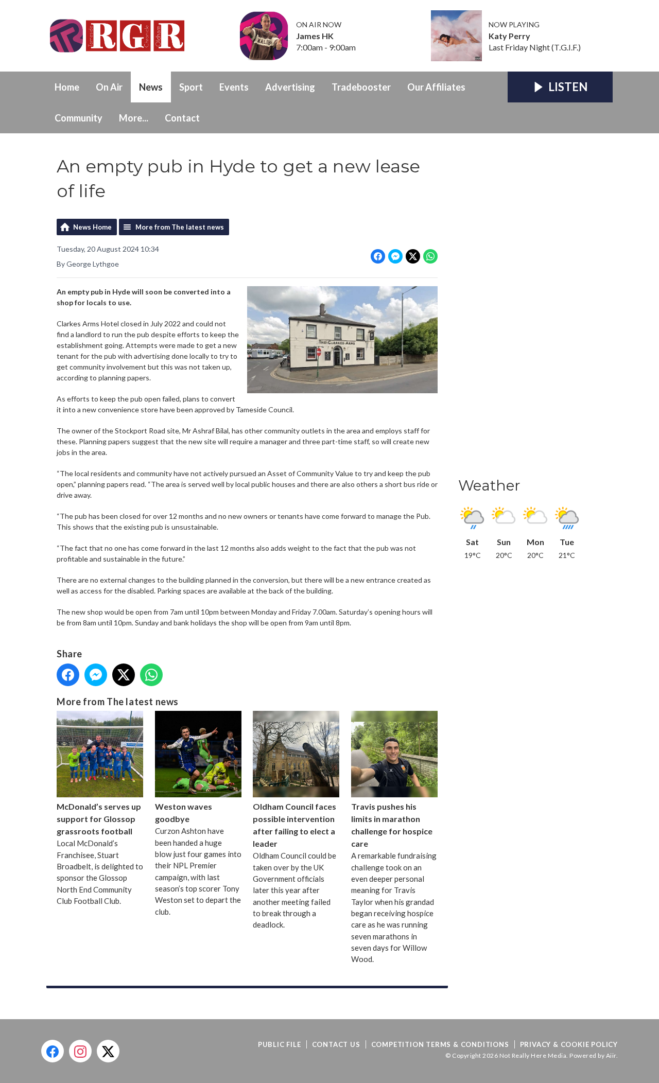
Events (234, 87)
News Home (92, 227)
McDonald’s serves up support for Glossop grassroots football (99, 818)
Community (78, 118)
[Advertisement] (535, 308)
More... (133, 118)
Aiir (611, 1055)
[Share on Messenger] (395, 256)
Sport (191, 87)
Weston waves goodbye (183, 812)
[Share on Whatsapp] (430, 256)
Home (67, 87)
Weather (489, 485)
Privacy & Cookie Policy (569, 1044)
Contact (182, 118)
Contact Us (336, 1044)
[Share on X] (413, 256)
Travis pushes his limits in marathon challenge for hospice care (391, 824)
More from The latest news (179, 227)
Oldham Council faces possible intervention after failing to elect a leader (294, 824)
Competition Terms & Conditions (440, 1044)
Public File (279, 1044)
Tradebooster (361, 87)
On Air (109, 87)
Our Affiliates (436, 87)
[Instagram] (80, 1051)
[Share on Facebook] (378, 256)
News (151, 87)
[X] (108, 1051)
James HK (315, 36)
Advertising (290, 87)
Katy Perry (509, 36)
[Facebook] (52, 1051)
